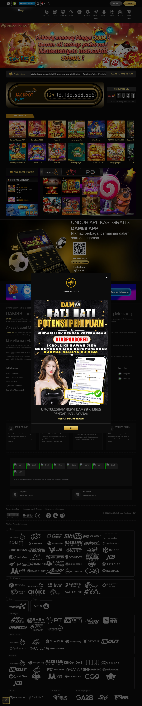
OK (71, 428)
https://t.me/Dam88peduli (71, 418)
